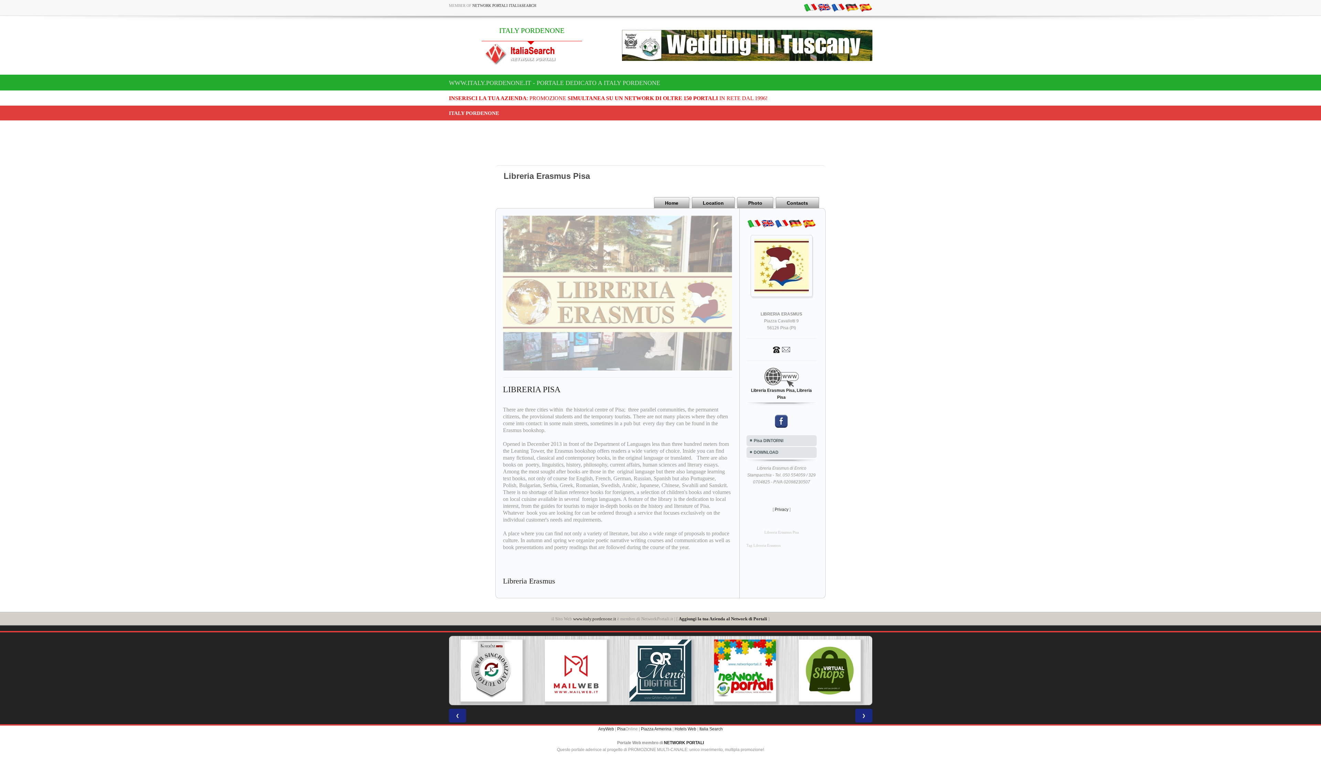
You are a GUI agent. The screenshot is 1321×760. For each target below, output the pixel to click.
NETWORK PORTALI (684, 742)
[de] (852, 7)
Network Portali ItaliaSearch (504, 5)
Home (671, 203)
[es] (865, 7)
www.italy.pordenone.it (594, 618)
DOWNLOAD (766, 452)
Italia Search (711, 729)
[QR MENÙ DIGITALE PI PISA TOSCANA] (576, 671)
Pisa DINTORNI (768, 440)
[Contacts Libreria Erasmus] (781, 349)
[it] (810, 7)
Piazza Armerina (656, 729)
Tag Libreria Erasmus (764, 545)
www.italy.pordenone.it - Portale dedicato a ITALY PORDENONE (554, 82)
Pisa (621, 729)
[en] (824, 7)
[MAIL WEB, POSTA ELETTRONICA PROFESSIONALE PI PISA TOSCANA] (491, 671)
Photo (755, 203)
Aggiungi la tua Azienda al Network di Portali (723, 618)
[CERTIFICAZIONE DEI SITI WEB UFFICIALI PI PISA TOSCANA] (830, 671)
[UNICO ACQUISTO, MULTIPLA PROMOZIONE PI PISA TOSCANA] (660, 671)
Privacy (781, 509)
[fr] (838, 7)
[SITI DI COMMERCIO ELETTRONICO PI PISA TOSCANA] (745, 671)
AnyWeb (606, 729)
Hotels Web (685, 729)
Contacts (797, 203)
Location (713, 203)
